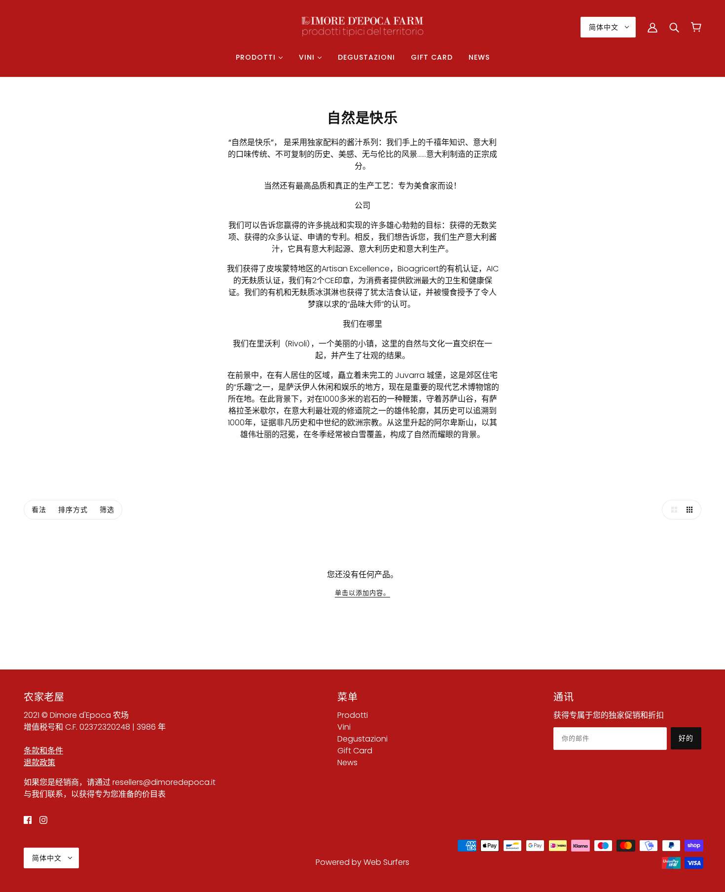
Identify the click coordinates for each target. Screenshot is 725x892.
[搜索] (674, 27)
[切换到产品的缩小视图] (691, 510)
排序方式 (73, 510)
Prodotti (352, 715)
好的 (686, 738)
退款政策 (39, 762)
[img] (28, 820)
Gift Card (354, 750)
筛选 (107, 510)
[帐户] (652, 27)
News (347, 762)
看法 (39, 510)
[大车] (696, 27)
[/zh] (362, 26)
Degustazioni (362, 738)
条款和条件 (43, 750)
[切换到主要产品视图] (672, 510)
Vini (344, 727)
